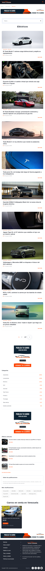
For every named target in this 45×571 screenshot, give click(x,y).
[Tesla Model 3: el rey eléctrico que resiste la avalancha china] (22, 130)
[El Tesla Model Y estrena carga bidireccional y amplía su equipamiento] (22, 39)
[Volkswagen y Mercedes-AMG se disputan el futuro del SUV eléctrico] (22, 250)
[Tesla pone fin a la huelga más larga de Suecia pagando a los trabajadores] (22, 160)
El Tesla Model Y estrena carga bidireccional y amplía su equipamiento (22, 52)
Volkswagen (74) (32, 493)
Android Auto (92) (14, 493)
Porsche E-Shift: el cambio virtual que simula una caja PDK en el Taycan (21, 82)
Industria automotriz (7, 405)
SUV (4, 385)
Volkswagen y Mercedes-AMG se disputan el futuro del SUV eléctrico (21, 263)
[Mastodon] (41, 568)
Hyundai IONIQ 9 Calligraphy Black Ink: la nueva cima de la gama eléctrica (22, 203)
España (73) (5, 496)
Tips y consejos (6, 553)
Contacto (5, 547)
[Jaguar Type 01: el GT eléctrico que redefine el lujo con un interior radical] (22, 220)
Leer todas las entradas (6, 472)
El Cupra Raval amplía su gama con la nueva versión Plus (21, 464)
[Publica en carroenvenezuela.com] (22, 11)
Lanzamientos (6, 378)
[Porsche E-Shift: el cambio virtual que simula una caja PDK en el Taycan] (22, 70)
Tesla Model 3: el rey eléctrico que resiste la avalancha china (21, 142)
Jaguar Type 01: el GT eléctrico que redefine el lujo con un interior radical (21, 233)
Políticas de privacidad (8, 559)
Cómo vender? (6, 544)
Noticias (2, 6)
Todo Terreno (6, 392)
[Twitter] (36, 568)
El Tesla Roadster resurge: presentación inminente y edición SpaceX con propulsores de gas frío (20, 112)
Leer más (40, 57)
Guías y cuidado (7, 556)
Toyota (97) (5, 493)
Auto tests (5, 388)
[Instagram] (38, 568)
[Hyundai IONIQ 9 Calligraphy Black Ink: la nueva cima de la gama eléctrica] (22, 190)
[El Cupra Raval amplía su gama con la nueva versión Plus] (5, 466)
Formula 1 (5, 395)
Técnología (5, 399)
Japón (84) (23, 493)
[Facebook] (33, 568)
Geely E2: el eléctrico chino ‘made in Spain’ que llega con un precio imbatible (22, 323)
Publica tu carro (7, 550)
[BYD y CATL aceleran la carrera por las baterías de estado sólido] (22, 281)
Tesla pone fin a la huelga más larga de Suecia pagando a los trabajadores (22, 173)
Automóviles (7, 6)
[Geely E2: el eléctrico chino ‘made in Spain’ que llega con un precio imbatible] (22, 311)
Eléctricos (9, 49)
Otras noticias (6, 402)
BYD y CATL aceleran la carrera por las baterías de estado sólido (22, 293)
